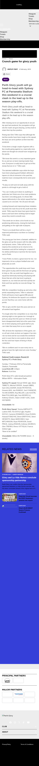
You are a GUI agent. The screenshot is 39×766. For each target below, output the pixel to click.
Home (4, 59)
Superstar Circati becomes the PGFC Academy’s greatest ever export (28, 498)
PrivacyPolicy (6, 744)
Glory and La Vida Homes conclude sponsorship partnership (19, 479)
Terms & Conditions (27, 744)
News (11, 59)
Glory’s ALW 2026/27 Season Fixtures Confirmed (26, 510)
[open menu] (1, 25)
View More (33, 449)
